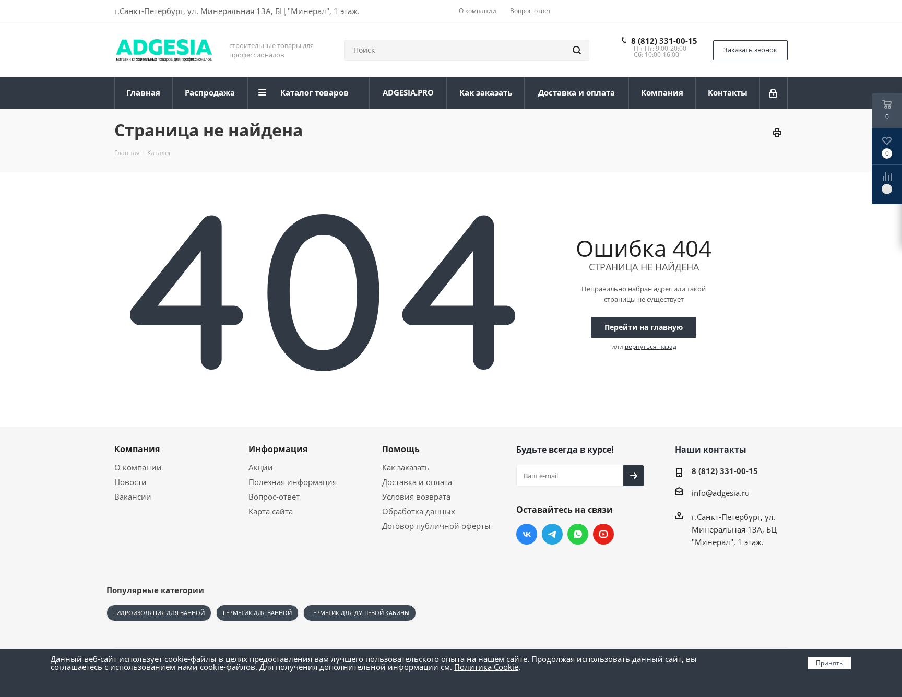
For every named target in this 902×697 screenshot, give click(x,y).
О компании (138, 467)
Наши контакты (710, 449)
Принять (829, 662)
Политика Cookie (486, 666)
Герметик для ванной (257, 613)
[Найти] (576, 50)
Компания (137, 449)
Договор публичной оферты (436, 526)
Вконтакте (526, 534)
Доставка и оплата (417, 482)
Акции (260, 467)
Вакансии (132, 496)
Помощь (401, 449)
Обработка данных (418, 511)
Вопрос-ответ (274, 496)
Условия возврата (416, 496)
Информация (277, 449)
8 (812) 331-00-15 (664, 40)
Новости (130, 482)
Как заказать (406, 467)
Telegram (552, 534)
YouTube (603, 534)
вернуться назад (650, 346)
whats (577, 534)
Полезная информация (292, 482)
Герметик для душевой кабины (359, 613)
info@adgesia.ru (721, 493)
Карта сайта (270, 511)
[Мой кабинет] (774, 93)
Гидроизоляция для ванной (159, 613)
